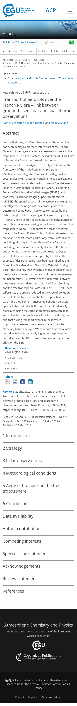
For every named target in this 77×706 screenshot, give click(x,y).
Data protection (50, 697)
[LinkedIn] (30, 381)
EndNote (12, 368)
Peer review (28, 51)
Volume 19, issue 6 (26, 42)
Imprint (32, 697)
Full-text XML (14, 357)
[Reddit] (15, 381)
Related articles (60, 51)
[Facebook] (22, 381)
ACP (51, 10)
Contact (19, 697)
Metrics (42, 51)
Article (13, 51)
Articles (7, 42)
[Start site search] (71, 43)
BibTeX (11, 363)
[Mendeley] (7, 381)
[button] (46, 42)
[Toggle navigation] (69, 10)
